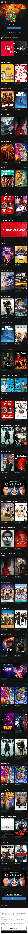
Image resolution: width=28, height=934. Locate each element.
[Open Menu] (2, 2)
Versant (11, 912)
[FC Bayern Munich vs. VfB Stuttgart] (14, 48)
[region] (14, 921)
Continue (14, 931)
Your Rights (17, 916)
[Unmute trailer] (20, 32)
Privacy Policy (22, 913)
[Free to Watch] (7, 73)
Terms (2, 913)
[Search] (26, 2)
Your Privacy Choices (14, 928)
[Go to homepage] (9, 2)
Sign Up (14, 898)
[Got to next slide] (26, 48)
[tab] (7, 32)
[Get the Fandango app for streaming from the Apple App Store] (9, 894)
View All (25, 37)
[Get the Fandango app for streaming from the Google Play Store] (18, 894)
